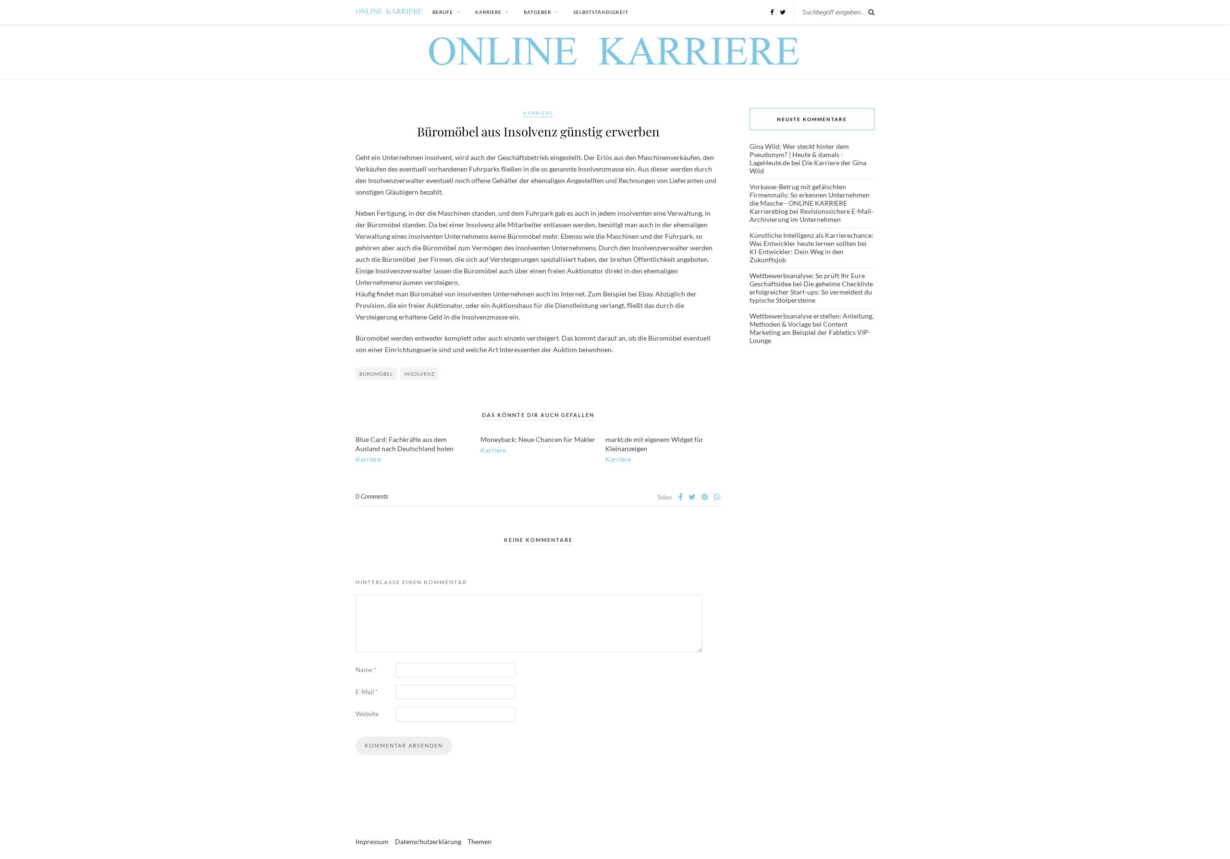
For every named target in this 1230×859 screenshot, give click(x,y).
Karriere (488, 12)
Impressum (372, 841)
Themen (479, 841)
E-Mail (367, 692)
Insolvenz (419, 374)
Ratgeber (537, 12)
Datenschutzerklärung (428, 841)
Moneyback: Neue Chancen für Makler (537, 439)
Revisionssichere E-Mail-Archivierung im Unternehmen (811, 215)
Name (366, 670)
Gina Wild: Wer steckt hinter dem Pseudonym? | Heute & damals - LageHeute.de (799, 154)
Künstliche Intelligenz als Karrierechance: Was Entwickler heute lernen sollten (811, 239)
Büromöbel (376, 374)
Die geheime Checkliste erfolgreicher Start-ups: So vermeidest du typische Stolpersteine (811, 292)
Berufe (442, 12)
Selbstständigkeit (600, 12)
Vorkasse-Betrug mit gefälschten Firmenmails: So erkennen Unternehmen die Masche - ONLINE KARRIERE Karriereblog (810, 199)
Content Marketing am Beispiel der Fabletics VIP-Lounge (810, 332)
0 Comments (372, 496)
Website (367, 714)
